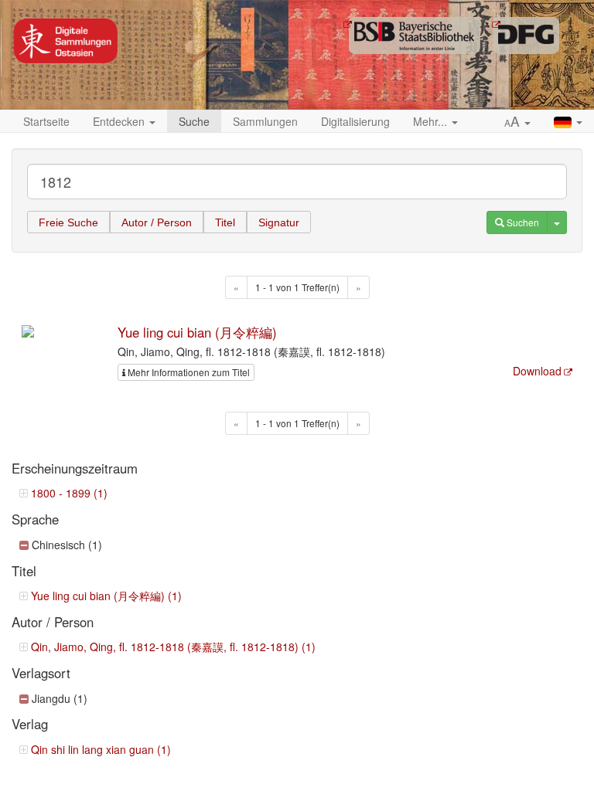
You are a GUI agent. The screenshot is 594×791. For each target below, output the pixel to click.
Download (537, 371)
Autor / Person (156, 222)
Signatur (278, 222)
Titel (225, 222)
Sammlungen (265, 121)
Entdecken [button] (120, 121)
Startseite (46, 121)
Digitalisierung (355, 121)
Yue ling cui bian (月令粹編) (197, 332)
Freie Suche (68, 222)
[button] (517, 122)
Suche (194, 121)
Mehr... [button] (431, 121)
